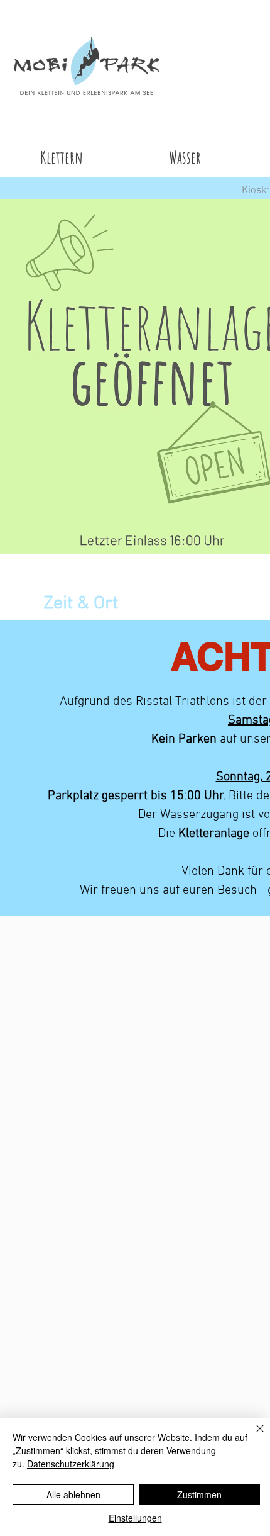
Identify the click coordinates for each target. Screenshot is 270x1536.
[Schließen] (252, 1436)
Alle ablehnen (73, 1494)
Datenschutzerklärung (70, 1463)
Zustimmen (199, 1494)
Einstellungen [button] (135, 1517)
